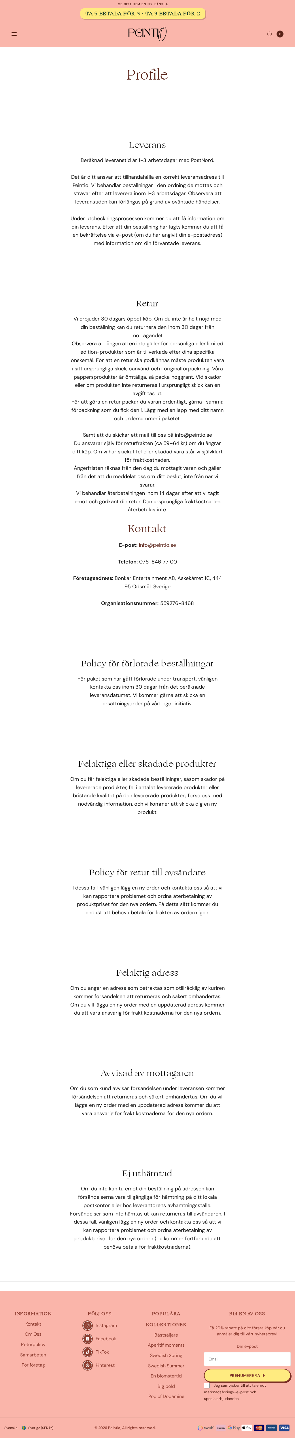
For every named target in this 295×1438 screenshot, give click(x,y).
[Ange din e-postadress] (247, 1375)
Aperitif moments (166, 1345)
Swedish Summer (166, 1366)
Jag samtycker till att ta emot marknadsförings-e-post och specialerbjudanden (235, 1392)
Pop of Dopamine (166, 1396)
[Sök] (270, 34)
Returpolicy (33, 1344)
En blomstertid (166, 1376)
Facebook (106, 1339)
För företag (33, 1365)
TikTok (102, 1352)
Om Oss (33, 1334)
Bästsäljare (166, 1335)
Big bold (166, 1386)
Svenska (11, 1428)
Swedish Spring (166, 1355)
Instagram (106, 1325)
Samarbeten (33, 1355)
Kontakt (33, 1324)
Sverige (40, 1428)
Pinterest (105, 1365)
